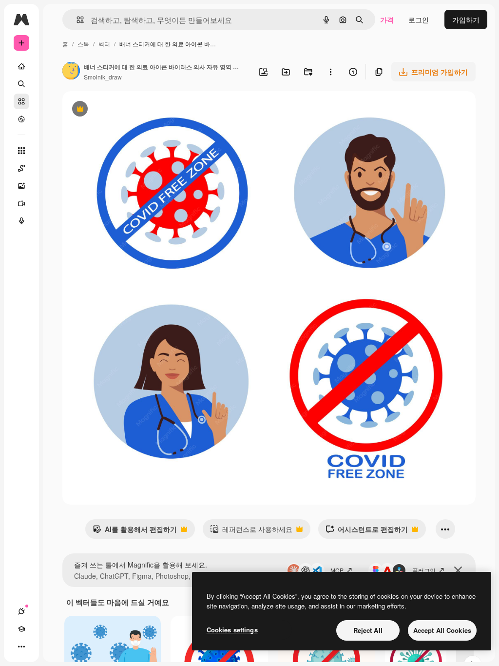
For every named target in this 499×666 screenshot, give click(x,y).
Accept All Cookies (442, 630)
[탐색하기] (21, 119)
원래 (118, 110)
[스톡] (21, 101)
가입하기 (466, 19)
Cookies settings (232, 629)
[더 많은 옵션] (330, 71)
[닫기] (458, 570)
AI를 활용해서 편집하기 (135, 531)
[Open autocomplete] (76, 19)
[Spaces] (21, 168)
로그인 (418, 19)
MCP (337, 570)
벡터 (104, 43)
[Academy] (21, 629)
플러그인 (424, 570)
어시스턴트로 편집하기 (367, 531)
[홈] (21, 66)
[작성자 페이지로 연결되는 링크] (71, 71)
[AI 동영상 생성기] (21, 203)
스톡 (83, 43)
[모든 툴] (21, 150)
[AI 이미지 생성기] (21, 186)
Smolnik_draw (103, 77)
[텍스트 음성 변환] (21, 221)
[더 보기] (21, 646)
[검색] (21, 84)
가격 (387, 19)
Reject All (368, 630)
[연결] (21, 611)
